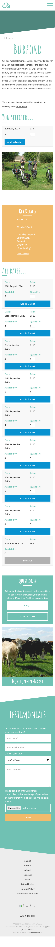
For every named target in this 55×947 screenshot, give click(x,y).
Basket (27, 860)
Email (27, 879)
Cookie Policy (28, 888)
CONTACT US (27, 616)
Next (49, 184)
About (27, 870)
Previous (6, 184)
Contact (27, 874)
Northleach (21, 106)
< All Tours (7, 38)
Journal (27, 865)
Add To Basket (14, 142)
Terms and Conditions (27, 893)
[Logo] (6, 5)
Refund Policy (27, 884)
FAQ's (27, 605)
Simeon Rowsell (36, 933)
